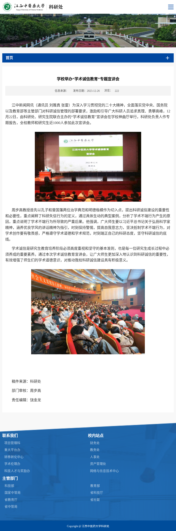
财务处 (95, 443)
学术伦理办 (12, 464)
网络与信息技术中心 (104, 471)
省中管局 (11, 506)
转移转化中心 (14, 457)
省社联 (95, 499)
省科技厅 (96, 492)
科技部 (9, 486)
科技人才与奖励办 (17, 471)
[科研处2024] (88, 6)
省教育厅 (11, 499)
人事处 (95, 457)
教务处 (95, 450)
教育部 (95, 486)
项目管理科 (12, 443)
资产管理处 (98, 464)
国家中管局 (13, 492)
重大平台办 (12, 450)
